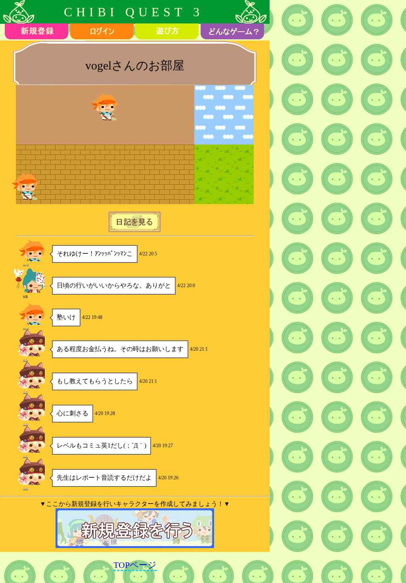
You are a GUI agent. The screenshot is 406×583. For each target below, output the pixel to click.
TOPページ (135, 565)
